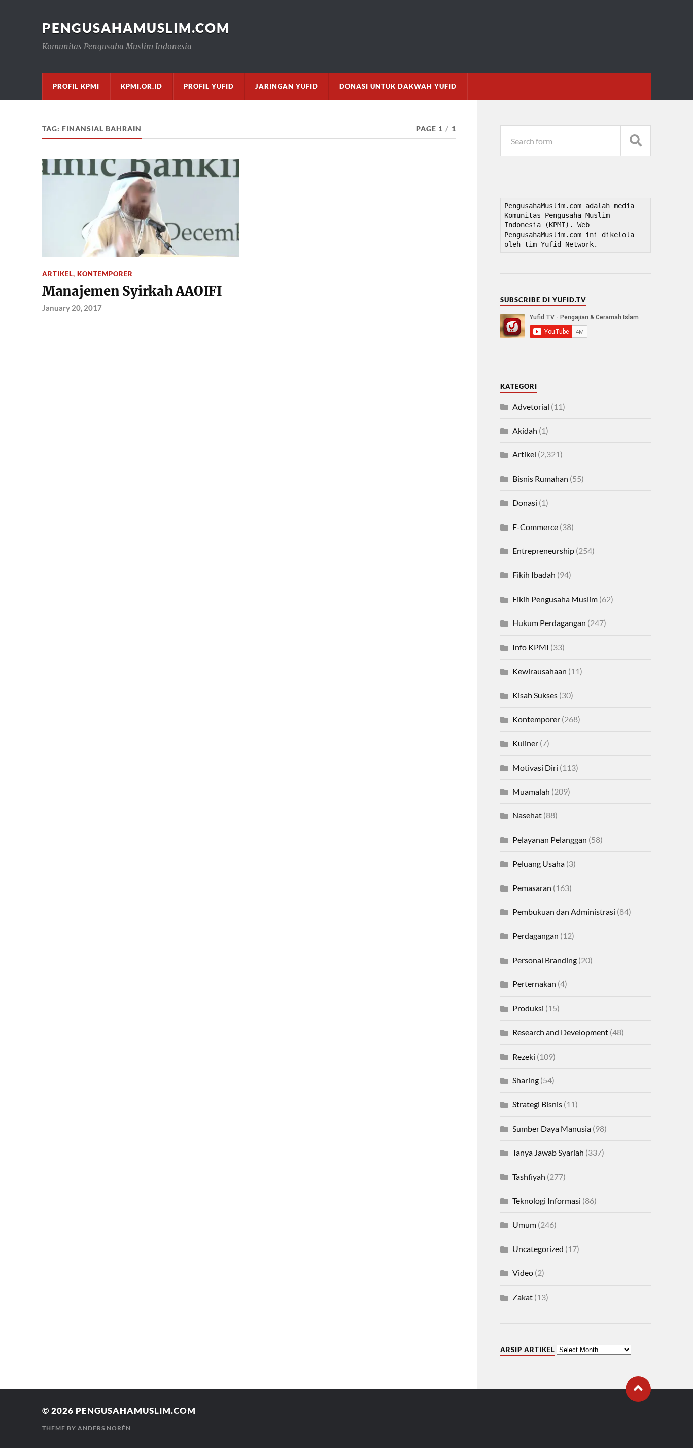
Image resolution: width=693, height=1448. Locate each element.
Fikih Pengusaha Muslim (555, 599)
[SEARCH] (635, 140)
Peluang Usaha (538, 863)
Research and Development (560, 1032)
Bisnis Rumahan (540, 478)
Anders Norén (104, 1428)
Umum (524, 1224)
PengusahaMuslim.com (136, 28)
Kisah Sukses (535, 695)
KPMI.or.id (141, 86)
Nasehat (527, 815)
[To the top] (638, 1389)
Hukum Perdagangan (549, 623)
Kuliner (525, 743)
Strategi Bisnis (537, 1104)
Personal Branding (544, 960)
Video (522, 1272)
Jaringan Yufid (286, 86)
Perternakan (534, 984)
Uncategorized (538, 1249)
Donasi (524, 502)
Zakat (522, 1297)
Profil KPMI (76, 86)
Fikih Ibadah (534, 574)
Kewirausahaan (539, 671)
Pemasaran (531, 888)
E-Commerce (535, 527)
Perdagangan (535, 935)
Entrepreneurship (543, 550)
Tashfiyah (528, 1176)
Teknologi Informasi (546, 1200)
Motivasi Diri (535, 767)
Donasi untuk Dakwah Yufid (398, 86)
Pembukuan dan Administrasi (563, 911)
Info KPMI (530, 647)
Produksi (528, 1008)
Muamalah (531, 791)
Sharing (525, 1080)
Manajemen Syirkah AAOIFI (132, 291)
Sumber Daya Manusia (551, 1128)
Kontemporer (105, 274)
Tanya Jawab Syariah (548, 1152)
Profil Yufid (209, 86)
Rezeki (523, 1056)
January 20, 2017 (72, 307)
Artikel (57, 274)
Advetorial (530, 406)
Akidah (524, 430)
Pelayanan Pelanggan (549, 839)
